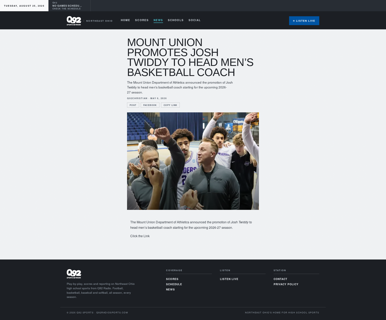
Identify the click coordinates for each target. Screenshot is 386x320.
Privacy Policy (286, 284)
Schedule (174, 284)
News (158, 20)
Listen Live (305, 21)
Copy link (170, 105)
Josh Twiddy (239, 222)
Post (133, 105)
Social (195, 20)
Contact (280, 279)
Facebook (150, 105)
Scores (142, 20)
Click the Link (140, 236)
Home (125, 20)
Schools (176, 20)
